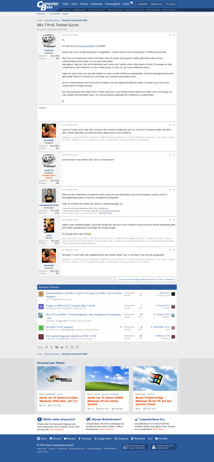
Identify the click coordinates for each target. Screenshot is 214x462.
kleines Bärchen (52, 330)
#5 (174, 219)
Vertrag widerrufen (77, 448)
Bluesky (71, 438)
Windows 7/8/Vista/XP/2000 (80, 321)
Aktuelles (41, 14)
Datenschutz (42, 452)
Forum (126, 4)
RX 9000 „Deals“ (116, 10)
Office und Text (80, 308)
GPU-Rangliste (154, 10)
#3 (174, 155)
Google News (104, 438)
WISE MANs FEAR (105, 213)
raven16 (42, 29)
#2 (174, 125)
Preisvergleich (112, 4)
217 (92, 409)
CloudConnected (163, 295)
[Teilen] (170, 35)
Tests (74, 4)
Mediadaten (62, 448)
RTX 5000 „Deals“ (97, 10)
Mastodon (140, 438)
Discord (57, 438)
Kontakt (52, 448)
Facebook (86, 438)
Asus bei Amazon (86, 45)
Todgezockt (50, 339)
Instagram (122, 438)
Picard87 (166, 308)
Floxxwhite (50, 321)
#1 (174, 35)
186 (44, 405)
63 (139, 409)
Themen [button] (84, 4)
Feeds (43, 438)
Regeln (65, 14)
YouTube (163, 438)
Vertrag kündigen (94, 448)
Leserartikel (55, 14)
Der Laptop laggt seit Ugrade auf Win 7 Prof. (71, 336)
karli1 (48, 299)
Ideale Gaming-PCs (135, 10)
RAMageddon (80, 10)
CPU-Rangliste (170, 10)
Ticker (65, 4)
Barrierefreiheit (110, 448)
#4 (174, 189)
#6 (174, 250)
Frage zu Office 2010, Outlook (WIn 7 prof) (70, 305)
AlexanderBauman (53, 308)
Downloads (96, 4)
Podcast (67, 10)
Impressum (42, 448)
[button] (47, 14)
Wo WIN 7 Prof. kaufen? (60, 327)
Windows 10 (67, 299)
